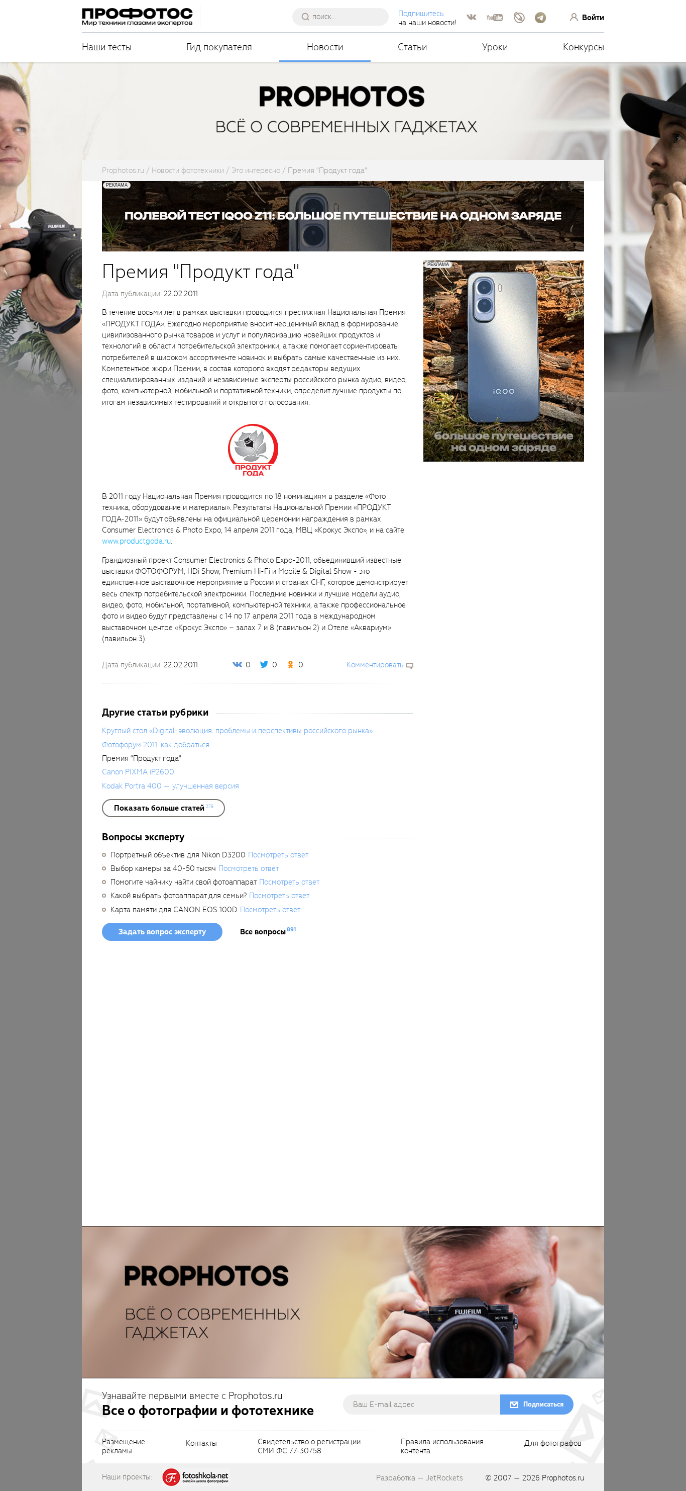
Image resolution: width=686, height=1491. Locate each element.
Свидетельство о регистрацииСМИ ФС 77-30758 (309, 1447)
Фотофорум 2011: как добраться (155, 745)
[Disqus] (257, 1086)
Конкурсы (583, 47)
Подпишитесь (421, 14)
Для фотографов (553, 1443)
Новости (325, 47)
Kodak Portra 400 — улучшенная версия (170, 786)
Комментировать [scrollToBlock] (375, 665)
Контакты (201, 1443)
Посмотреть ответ (278, 855)
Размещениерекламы (123, 1447)
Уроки (495, 47)
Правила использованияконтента (442, 1447)
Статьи (412, 47)
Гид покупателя (219, 47)
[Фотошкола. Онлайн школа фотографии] (196, 1476)
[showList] (163, 808)
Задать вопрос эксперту (162, 932)
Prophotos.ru (563, 1478)
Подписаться (543, 1404)
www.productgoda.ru (136, 541)
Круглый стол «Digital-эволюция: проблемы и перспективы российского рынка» (237, 731)
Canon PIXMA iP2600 (138, 772)
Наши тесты (107, 47)
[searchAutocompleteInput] (344, 17)
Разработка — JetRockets (419, 1478)
